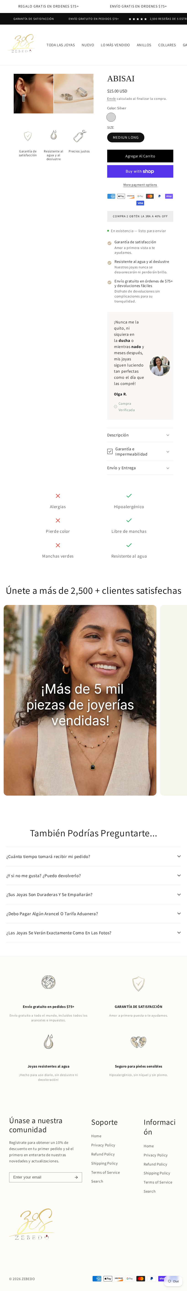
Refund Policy (103, 1154)
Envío (111, 98)
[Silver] (111, 117)
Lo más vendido (115, 44)
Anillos (144, 44)
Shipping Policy (104, 1163)
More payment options (140, 184)
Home (96, 1135)
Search (97, 1181)
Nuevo (88, 44)
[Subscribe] (76, 1177)
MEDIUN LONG (126, 137)
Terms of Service (105, 1172)
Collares (167, 44)
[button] (140, 435)
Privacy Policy (103, 1145)
